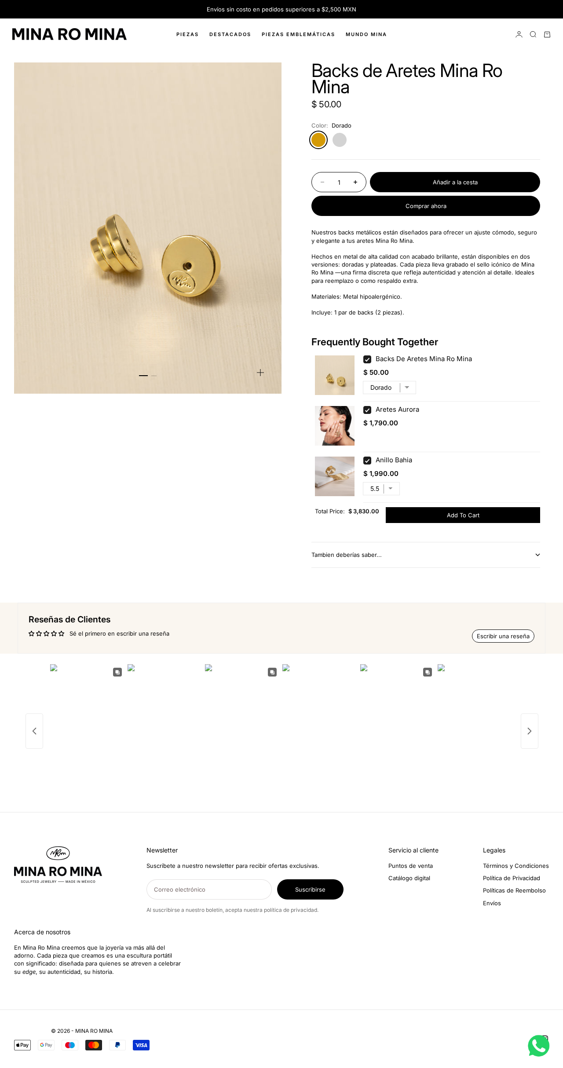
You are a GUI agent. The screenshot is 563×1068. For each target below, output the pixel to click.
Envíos (492, 903)
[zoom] (260, 372)
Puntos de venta (410, 865)
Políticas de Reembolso (514, 890)
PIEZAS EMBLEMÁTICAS (298, 34)
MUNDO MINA (366, 34)
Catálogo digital (409, 877)
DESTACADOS (230, 34)
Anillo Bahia (394, 460)
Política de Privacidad (511, 877)
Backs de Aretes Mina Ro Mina (424, 359)
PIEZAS (187, 34)
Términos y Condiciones (516, 865)
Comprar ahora (426, 205)
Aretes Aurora (397, 409)
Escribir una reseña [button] (503, 636)
